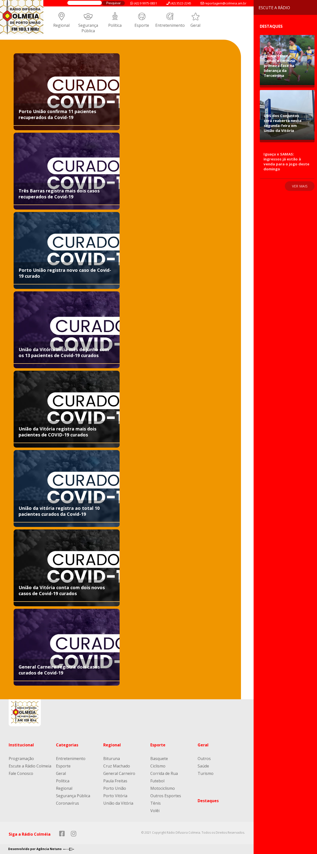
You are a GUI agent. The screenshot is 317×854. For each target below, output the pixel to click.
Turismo (205, 773)
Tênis (155, 803)
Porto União (114, 788)
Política (115, 25)
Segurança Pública (88, 28)
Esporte (141, 25)
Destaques (208, 800)
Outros (204, 758)
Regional (61, 25)
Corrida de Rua (164, 773)
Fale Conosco (21, 773)
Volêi (154, 810)
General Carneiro (119, 773)
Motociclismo (162, 788)
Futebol (157, 781)
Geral (195, 25)
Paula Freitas (115, 781)
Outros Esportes (165, 795)
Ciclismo (157, 766)
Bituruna (111, 758)
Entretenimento (170, 25)
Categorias (67, 745)
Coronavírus (67, 803)
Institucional (21, 745)
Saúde (203, 766)
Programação (21, 758)
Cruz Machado (116, 766)
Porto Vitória (115, 795)
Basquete (159, 758)
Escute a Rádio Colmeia (30, 766)
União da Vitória (118, 803)
